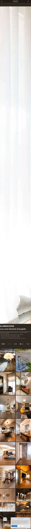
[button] (29, 518)
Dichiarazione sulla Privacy (22, 527)
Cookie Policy (17, 527)
